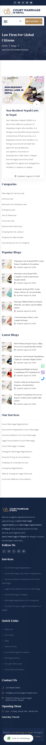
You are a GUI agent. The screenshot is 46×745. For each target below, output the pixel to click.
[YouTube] (31, 2)
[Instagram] (23, 2)
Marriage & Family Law (13, 193)
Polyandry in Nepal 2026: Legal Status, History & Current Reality (27, 290)
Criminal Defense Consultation (16, 479)
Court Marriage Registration (15, 424)
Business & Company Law (14, 204)
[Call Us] (43, 379)
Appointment (33, 21)
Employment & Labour (13, 232)
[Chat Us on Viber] (42, 373)
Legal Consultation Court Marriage (18, 440)
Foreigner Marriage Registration (17, 451)
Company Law (8, 210)
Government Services (12, 226)
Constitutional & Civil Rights (15, 243)
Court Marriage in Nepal (13, 446)
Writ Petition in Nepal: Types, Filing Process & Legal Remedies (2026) (28, 345)
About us (9, 629)
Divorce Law (7, 199)
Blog (7, 640)
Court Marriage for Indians (17, 652)
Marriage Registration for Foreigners (22, 600)
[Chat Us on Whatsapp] (42, 366)
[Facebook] (15, 2)
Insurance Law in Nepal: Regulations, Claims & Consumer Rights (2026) (29, 358)
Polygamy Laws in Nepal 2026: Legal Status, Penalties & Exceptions (29, 262)
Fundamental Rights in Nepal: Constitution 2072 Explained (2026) (28, 371)
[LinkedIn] (27, 2)
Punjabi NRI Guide (13, 663)
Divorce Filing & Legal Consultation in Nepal (21, 608)
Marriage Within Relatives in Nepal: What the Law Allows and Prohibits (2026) (28, 305)
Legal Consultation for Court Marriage (22, 589)
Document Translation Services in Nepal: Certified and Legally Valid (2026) (28, 398)
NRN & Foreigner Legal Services (17, 473)
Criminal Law (8, 221)
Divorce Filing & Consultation (16, 457)
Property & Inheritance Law (15, 462)
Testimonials (11, 646)
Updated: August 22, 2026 (26, 267)
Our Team (9, 635)
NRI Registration (12, 658)
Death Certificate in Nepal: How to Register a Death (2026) (28, 383)
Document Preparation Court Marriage (20, 429)
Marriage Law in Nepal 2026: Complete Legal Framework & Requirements (26, 277)
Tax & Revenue (9, 215)
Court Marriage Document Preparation (23, 573)
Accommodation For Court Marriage (19, 435)
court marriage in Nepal (14, 536)
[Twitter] (19, 2)
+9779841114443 (13, 688)
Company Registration (12, 468)
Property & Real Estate (12, 237)
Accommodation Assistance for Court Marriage (21, 581)
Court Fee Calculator (14, 669)
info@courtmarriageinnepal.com (21, 693)
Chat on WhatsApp (21, 738)
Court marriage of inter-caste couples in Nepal (26, 319)
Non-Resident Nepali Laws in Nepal (22, 113)
